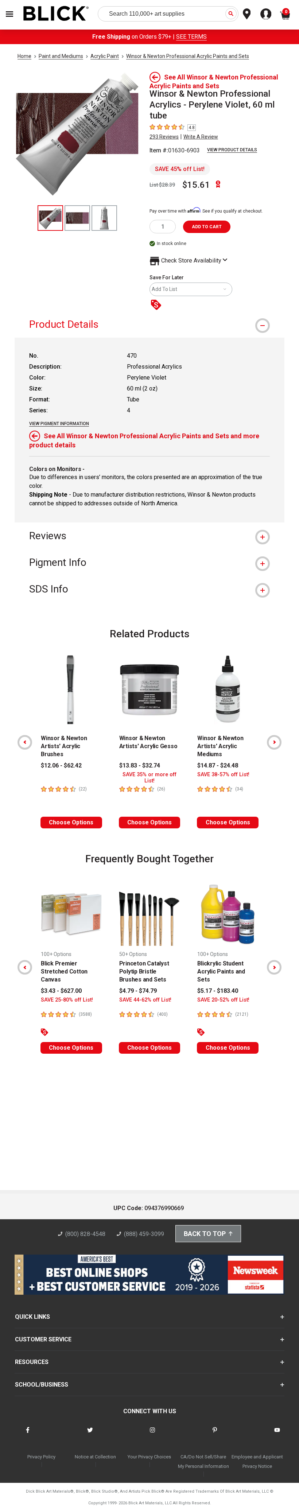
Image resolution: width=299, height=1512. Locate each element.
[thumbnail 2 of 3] (77, 218)
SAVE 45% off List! (180, 169)
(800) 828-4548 (85, 1234)
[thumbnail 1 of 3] (50, 218)
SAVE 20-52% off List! (223, 1000)
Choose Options (71, 822)
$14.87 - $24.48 (217, 765)
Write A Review (200, 137)
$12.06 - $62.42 (61, 765)
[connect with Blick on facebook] (27, 1434)
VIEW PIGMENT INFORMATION (59, 423)
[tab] (149, 324)
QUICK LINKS (32, 1316)
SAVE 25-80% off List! (67, 1000)
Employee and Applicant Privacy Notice (257, 1461)
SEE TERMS (191, 36)
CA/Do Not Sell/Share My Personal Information (203, 1461)
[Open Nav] (9, 14)
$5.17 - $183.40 (217, 990)
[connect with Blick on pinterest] (214, 1434)
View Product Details (232, 149)
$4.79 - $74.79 (138, 990)
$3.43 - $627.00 (61, 990)
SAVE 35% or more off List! (149, 777)
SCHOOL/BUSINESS (41, 1384)
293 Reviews (164, 137)
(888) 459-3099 (144, 1234)
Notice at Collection (95, 1456)
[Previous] (25, 742)
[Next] (274, 742)
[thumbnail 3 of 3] (104, 218)
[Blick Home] (56, 14)
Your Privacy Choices (149, 1456)
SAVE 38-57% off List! (223, 774)
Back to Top (205, 1233)
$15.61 (196, 185)
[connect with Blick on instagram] (152, 1434)
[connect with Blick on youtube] (277, 1434)
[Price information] (158, 305)
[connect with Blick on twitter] (90, 1434)
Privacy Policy (41, 1456)
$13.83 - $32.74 (139, 765)
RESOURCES (31, 1362)
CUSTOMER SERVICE (43, 1339)
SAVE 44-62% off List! (145, 1000)
